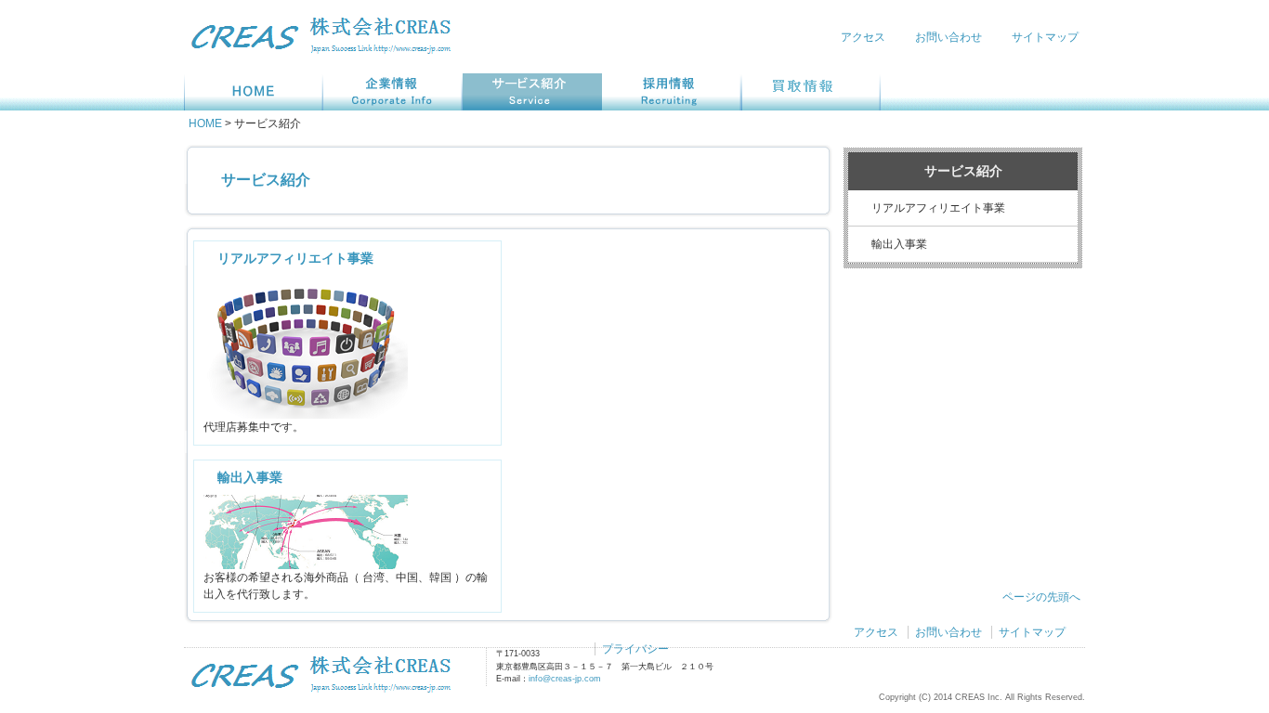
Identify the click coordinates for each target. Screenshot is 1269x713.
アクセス (863, 37)
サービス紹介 (265, 180)
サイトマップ (1045, 37)
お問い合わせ (948, 37)
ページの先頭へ (1041, 596)
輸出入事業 (249, 477)
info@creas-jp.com (565, 678)
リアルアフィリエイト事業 (295, 258)
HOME (205, 123)
